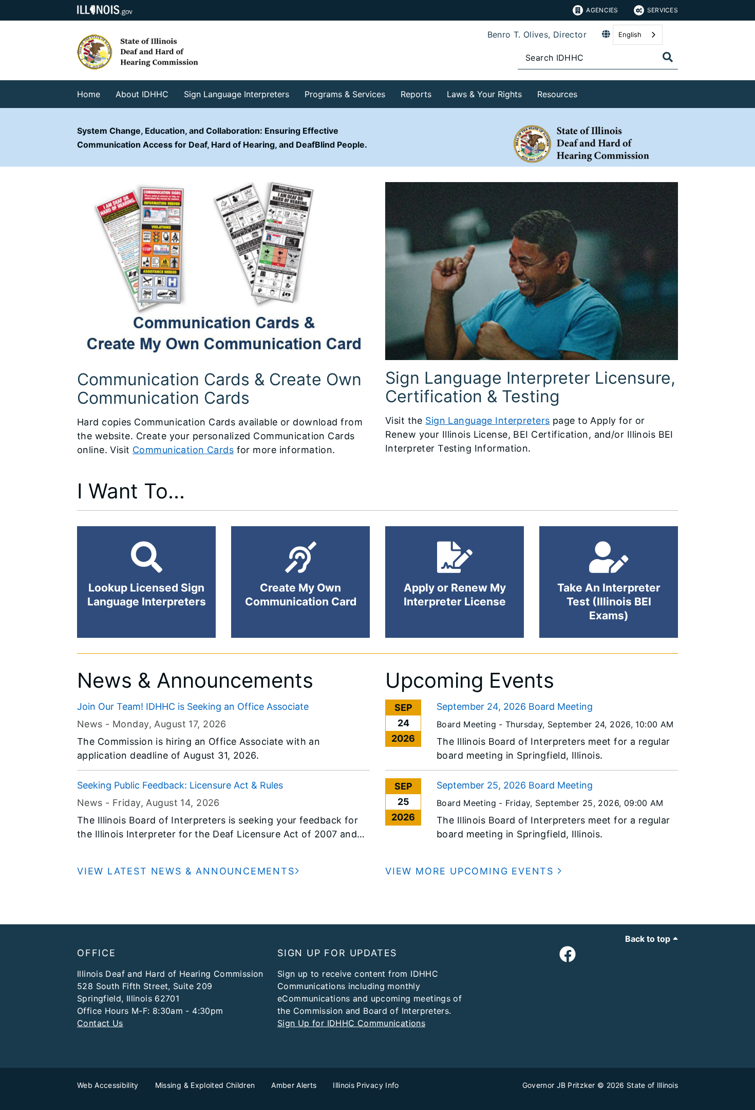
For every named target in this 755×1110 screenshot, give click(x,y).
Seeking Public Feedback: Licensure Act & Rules (180, 785)
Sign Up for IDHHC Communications (351, 1023)
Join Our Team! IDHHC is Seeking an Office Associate (193, 706)
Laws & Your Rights (484, 94)
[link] (567, 954)
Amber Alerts (293, 1085)
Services (662, 10)
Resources (557, 94)
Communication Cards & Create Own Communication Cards (219, 388)
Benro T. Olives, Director (537, 34)
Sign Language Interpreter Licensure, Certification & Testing (530, 387)
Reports (416, 94)
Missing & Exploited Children (205, 1085)
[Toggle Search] (668, 57)
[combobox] (638, 35)
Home (88, 94)
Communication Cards (183, 449)
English (629, 34)
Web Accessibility (108, 1085)
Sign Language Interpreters (236, 94)
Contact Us (100, 1023)
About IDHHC (142, 94)
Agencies (602, 10)
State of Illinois (652, 1085)
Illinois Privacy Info (366, 1085)
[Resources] (585, 92)
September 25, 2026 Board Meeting (515, 785)
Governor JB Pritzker (558, 1085)
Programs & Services (345, 94)
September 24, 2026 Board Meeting (515, 706)
